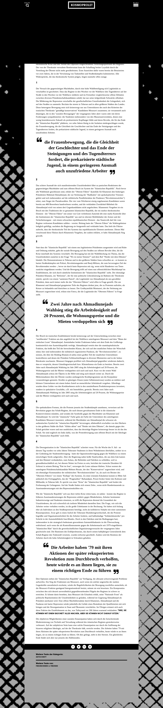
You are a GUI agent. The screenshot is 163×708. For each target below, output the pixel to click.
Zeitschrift (41, 657)
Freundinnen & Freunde (47, 666)
